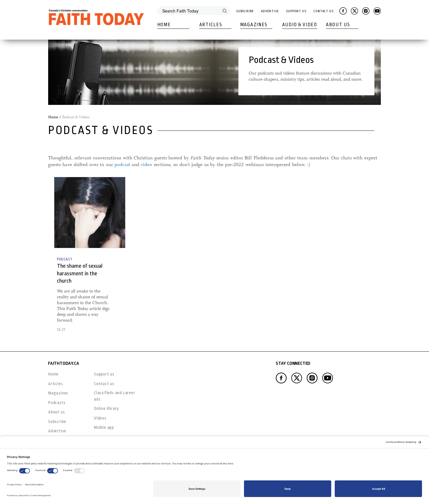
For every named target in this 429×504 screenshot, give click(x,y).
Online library (106, 408)
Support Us (296, 11)
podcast (122, 164)
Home (164, 24)
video (146, 164)
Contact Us (323, 11)
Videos (100, 418)
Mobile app (104, 427)
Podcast (64, 259)
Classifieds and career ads (114, 395)
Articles (210, 24)
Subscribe (245, 11)
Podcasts (56, 402)
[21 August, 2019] (89, 212)
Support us (104, 374)
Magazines (254, 24)
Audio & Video (299, 24)
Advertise (270, 11)
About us (56, 412)
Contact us (104, 383)
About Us (338, 24)
